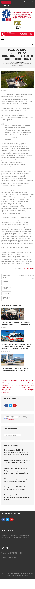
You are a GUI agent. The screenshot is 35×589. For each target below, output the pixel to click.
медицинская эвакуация (7, 282)
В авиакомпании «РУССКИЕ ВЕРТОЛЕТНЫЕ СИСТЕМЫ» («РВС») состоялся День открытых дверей (16, 452)
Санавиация (20, 62)
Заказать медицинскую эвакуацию (17, 575)
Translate (11, 419)
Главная (12, 62)
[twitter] (5, 6)
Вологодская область (7, 276)
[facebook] (1, 6)
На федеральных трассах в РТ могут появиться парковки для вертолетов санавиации (26, 385)
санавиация (6, 293)
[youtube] (8, 6)
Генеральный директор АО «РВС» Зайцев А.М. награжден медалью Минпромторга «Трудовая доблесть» (16, 471)
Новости (6, 2)
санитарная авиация (6, 298)
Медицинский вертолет (7, 288)
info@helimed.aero (13, 558)
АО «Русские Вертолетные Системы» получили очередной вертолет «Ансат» (16, 323)
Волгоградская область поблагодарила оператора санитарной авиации (17, 497)
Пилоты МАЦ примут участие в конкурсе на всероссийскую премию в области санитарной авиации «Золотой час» (17, 346)
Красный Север (28, 268)
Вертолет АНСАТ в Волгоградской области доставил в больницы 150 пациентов (14, 370)
